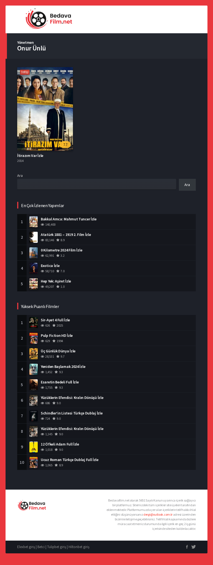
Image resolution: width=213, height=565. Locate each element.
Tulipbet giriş (56, 546)
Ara (20, 175)
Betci (41, 546)
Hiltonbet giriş (79, 546)
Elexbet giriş (26, 546)
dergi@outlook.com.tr (158, 514)
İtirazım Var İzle (30, 155)
